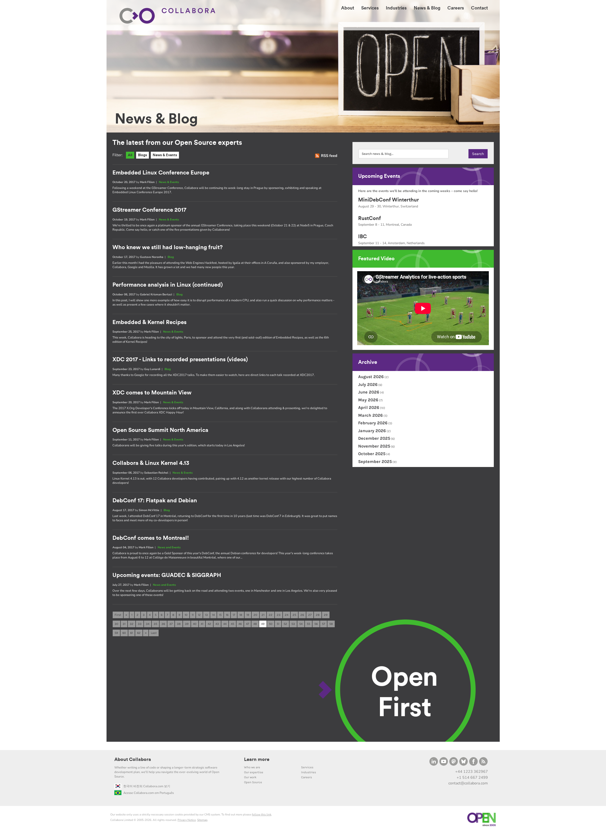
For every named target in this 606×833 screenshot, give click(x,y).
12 (199, 615)
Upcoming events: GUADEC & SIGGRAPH (166, 575)
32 (132, 624)
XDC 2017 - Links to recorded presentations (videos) (180, 359)
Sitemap (202, 820)
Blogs (142, 155)
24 (286, 615)
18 (240, 615)
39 (187, 624)
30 (116, 624)
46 (240, 624)
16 (227, 615)
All (130, 155)
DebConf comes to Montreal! (150, 538)
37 (171, 624)
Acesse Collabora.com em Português (148, 793)
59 (116, 633)
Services (307, 767)
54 (301, 624)
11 (193, 615)
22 (270, 615)
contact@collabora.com (468, 783)
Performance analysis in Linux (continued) (167, 285)
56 (316, 624)
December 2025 (374, 438)
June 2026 (368, 392)
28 (318, 615)
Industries (308, 772)
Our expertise (253, 772)
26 (302, 615)
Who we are (252, 767)
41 (202, 624)
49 (263, 624)
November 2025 (374, 446)
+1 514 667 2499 (472, 777)
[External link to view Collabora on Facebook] (473, 761)
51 (278, 624)
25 (294, 615)
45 (232, 624)
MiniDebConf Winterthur (388, 199)
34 (147, 624)
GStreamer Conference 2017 (149, 210)
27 (310, 615)
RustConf (369, 218)
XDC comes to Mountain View (152, 393)
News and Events (169, 547)
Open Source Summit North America (160, 430)
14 (213, 615)
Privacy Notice (187, 820)
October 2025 (371, 453)
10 (186, 615)
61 (131, 633)
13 (206, 615)
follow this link (261, 814)
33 (140, 624)
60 (124, 633)
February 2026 (373, 423)
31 (124, 624)
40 (194, 624)
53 (293, 624)
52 (285, 624)
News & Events (165, 155)
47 (247, 624)
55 (308, 624)
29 (326, 615)
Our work (250, 777)
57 (323, 624)
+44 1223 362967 (471, 771)
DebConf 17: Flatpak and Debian (154, 500)
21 (263, 615)
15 (220, 615)
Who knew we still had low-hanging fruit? (167, 247)
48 (255, 624)
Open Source (253, 782)
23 (279, 615)
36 (163, 624)
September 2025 (375, 461)
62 (139, 633)
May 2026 (368, 400)
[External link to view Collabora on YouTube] (443, 761)
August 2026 (371, 376)
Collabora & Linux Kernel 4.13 (150, 463)
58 (331, 624)
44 (225, 624)
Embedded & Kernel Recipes (149, 322)
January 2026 (372, 430)
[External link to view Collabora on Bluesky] (463, 761)
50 (270, 624)
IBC (362, 236)
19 (247, 615)
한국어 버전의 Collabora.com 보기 (146, 786)
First (118, 615)
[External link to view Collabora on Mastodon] (453, 761)
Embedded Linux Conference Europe (160, 173)
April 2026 (368, 407)
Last (154, 633)
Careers (306, 777)
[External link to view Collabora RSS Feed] (483, 761)
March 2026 (370, 415)
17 (234, 615)
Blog (171, 257)
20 (255, 615)
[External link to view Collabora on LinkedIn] (433, 761)
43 (217, 624)
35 (155, 624)
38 (179, 624)
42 (209, 624)
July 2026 (368, 384)
